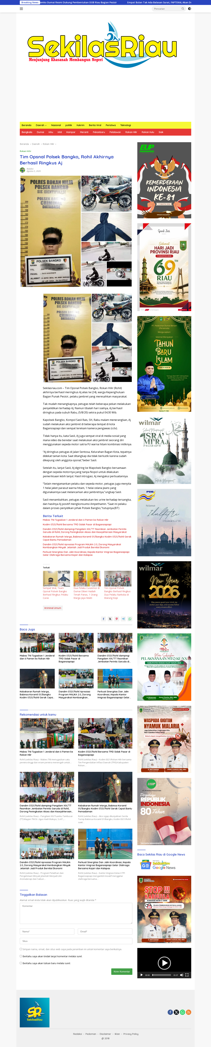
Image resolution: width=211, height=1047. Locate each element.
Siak (161, 132)
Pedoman (91, 1033)
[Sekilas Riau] (102, 43)
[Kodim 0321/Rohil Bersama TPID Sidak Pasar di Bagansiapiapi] (76, 643)
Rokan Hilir (131, 132)
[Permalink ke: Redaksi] (22, 169)
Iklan (117, 1033)
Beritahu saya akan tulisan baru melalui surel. (47, 963)
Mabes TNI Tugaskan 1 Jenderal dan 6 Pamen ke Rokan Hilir (75, 519)
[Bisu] (181, 975)
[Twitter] (176, 1012)
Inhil (60, 132)
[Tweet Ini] (110, 618)
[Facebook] (170, 1012)
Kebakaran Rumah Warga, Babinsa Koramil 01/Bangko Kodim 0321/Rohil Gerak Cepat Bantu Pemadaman (87, 538)
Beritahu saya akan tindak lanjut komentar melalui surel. (52, 956)
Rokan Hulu (148, 132)
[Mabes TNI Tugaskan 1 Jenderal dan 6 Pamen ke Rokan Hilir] (37, 643)
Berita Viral (95, 125)
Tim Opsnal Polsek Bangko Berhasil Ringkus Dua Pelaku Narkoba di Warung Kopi (117, 592)
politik (68, 125)
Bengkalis (27, 132)
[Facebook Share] (103, 618)
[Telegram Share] (123, 618)
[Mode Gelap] (189, 9)
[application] (164, 963)
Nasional (56, 125)
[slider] (161, 975)
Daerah (40, 125)
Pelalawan (115, 132)
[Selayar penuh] (187, 975)
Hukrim (80, 125)
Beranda (26, 125)
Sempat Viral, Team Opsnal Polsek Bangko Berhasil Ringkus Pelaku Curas (55, 592)
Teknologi (125, 125)
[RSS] (188, 1012)
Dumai (40, 132)
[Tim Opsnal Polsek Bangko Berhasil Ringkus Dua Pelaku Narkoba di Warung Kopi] (118, 578)
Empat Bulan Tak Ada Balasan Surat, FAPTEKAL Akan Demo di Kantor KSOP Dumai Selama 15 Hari (131, 2)
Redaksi (30, 168)
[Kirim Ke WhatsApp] (129, 618)
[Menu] (22, 9)
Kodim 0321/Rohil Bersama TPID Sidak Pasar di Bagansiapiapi (77, 524)
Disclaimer (105, 1033)
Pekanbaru (99, 132)
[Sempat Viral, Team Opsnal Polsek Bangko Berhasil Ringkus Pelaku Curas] (56, 578)
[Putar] (141, 975)
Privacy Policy (130, 1033)
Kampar (70, 132)
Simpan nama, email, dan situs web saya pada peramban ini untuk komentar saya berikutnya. (72, 949)
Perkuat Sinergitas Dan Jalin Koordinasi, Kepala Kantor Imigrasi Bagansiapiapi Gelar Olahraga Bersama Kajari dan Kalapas (86, 553)
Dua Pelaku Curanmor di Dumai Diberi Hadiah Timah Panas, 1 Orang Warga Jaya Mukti (87, 592)
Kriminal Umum (53, 608)
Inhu (51, 132)
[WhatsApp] (182, 1012)
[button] (183, 8)
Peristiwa (111, 125)
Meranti (84, 132)
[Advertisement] (105, 97)
